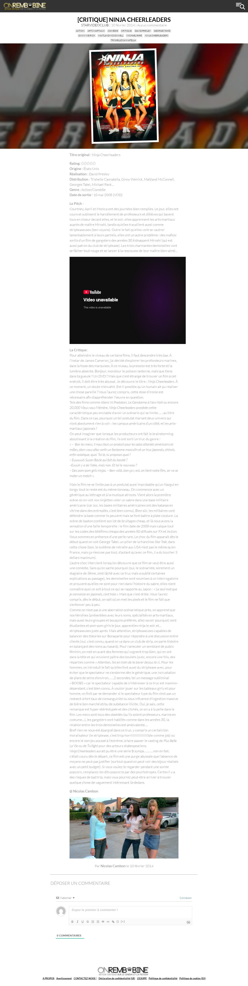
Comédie (113, 30)
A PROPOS (48, 978)
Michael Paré (134, 35)
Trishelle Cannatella (123, 40)
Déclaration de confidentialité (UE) (117, 978)
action (80, 30)
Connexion (185, 897)
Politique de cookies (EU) (192, 978)
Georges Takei (162, 30)
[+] (123, 921)
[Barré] (87, 922)
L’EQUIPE (142, 978)
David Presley (143, 30)
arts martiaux (96, 30)
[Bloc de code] (108, 922)
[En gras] (72, 922)
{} (118, 921)
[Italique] (77, 922)
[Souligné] (82, 922)
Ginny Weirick (86, 35)
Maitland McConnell (110, 35)
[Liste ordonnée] (92, 922)
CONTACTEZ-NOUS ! (85, 978)
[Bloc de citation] (102, 922)
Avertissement (64, 978)
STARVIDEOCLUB (95, 25)
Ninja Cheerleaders (156, 35)
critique (126, 30)
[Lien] (113, 922)
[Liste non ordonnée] (97, 922)
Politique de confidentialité (163, 978)
